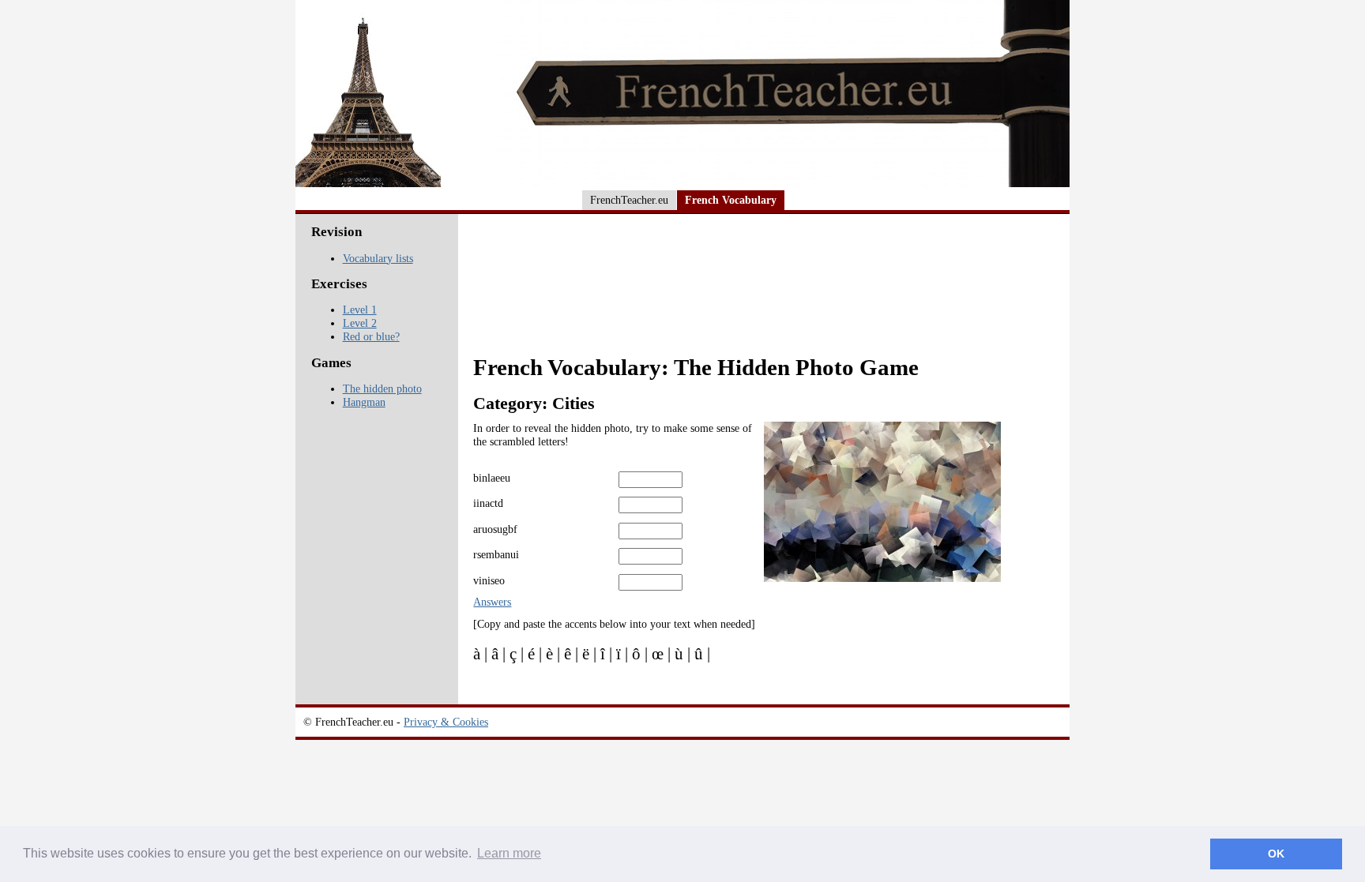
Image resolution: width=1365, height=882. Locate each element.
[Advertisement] (766, 293)
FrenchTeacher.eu (629, 199)
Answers (492, 601)
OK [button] (1276, 853)
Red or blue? (371, 336)
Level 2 (360, 323)
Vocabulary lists (378, 258)
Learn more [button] (509, 853)
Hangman (364, 402)
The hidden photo (382, 388)
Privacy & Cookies (446, 721)
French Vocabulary (731, 199)
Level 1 (360, 309)
